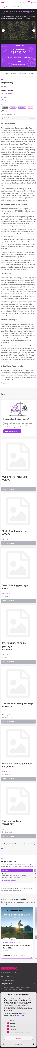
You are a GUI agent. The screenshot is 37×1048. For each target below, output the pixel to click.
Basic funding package (15, 531)
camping (13, 107)
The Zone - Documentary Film (17, 11)
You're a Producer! (12, 820)
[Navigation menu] (35, 2)
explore (13, 904)
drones (30, 107)
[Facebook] (2, 977)
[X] (5, 977)
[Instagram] (11, 977)
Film (3, 99)
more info (4, 93)
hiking (4, 110)
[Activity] (28, 2)
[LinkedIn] (13, 977)
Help (15, 866)
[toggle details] (32, 957)
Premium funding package (17, 763)
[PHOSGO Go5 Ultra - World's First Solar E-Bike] (17, 923)
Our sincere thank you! (14, 476)
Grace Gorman (8, 14)
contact (10, 93)
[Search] (20, 2)
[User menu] (31, 2)
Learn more (16, 877)
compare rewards (11, 431)
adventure (5, 107)
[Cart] (24, 2)
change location (27, 7)
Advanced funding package (17, 703)
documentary (21, 107)
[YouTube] (8, 977)
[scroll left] (3, 30)
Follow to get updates (9, 880)
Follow (18, 61)
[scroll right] (33, 30)
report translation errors (15, 989)
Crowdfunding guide (26, 866)
